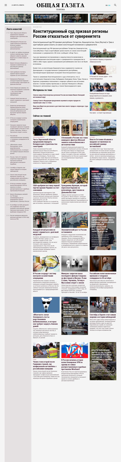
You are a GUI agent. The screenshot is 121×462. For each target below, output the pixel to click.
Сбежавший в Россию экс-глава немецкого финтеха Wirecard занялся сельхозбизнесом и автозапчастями (74, 141)
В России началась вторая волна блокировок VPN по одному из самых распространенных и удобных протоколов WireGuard (73, 364)
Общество (95, 215)
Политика (60, 10)
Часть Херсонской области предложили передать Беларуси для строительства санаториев (45, 142)
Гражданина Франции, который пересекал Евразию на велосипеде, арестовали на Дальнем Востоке (74, 189)
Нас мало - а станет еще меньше (100, 113)
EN (109, 5)
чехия (34, 359)
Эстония (92, 137)
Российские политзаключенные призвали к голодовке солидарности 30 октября (103, 275)
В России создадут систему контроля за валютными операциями (44, 275)
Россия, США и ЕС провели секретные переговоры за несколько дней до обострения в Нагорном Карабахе (74, 311)
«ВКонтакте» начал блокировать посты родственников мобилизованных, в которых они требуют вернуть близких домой (45, 320)
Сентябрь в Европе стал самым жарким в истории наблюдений (103, 316)
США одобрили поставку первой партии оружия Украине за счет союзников (46, 187)
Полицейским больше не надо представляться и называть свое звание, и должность (101, 96)
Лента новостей (14, 29)
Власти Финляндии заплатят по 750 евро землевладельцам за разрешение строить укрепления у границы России (102, 356)
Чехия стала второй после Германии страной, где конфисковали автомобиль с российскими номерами (45, 365)
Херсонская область (38, 137)
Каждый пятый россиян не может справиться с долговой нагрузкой (45, 232)
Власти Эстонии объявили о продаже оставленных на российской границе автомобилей (101, 142)
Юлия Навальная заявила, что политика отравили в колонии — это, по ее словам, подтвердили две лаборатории (102, 180)
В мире (66, 302)
